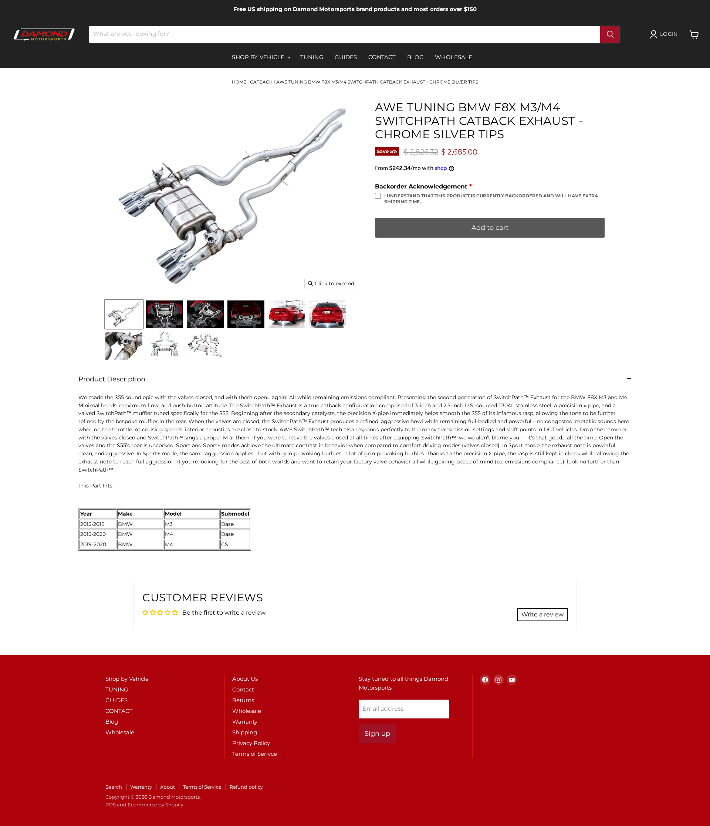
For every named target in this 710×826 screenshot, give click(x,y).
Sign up (377, 734)
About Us (245, 678)
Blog (415, 57)
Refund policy (246, 787)
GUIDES (346, 57)
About (167, 787)
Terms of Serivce (254, 753)
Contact (243, 689)
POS (110, 805)
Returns (243, 700)
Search (113, 787)
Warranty (244, 721)
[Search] (610, 34)
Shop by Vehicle (259, 57)
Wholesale (453, 57)
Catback (261, 82)
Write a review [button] (542, 614)
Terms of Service (202, 787)
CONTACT (382, 57)
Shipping (244, 732)
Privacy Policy (251, 743)
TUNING (312, 57)
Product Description (111, 379)
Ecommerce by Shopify (155, 805)
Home (239, 82)
